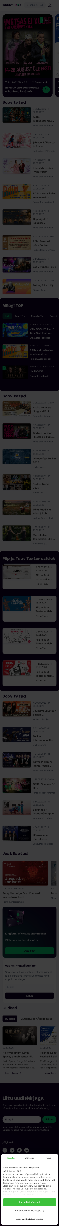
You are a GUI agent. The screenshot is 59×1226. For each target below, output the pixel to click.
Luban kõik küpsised (29, 1202)
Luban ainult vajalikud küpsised (29, 1219)
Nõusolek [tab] (10, 1158)
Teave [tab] (48, 1158)
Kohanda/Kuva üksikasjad (28, 1210)
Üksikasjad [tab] (29, 1158)
